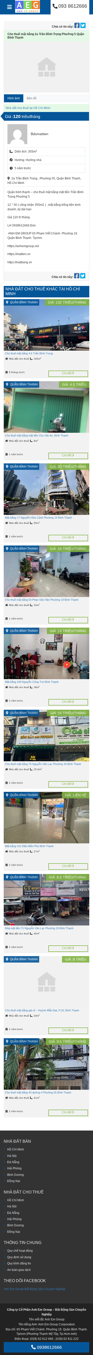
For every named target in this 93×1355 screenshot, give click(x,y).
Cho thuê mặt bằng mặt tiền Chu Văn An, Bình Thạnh (36, 435)
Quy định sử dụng (19, 1257)
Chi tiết (67, 373)
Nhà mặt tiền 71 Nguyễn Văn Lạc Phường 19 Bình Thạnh (39, 928)
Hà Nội (12, 1156)
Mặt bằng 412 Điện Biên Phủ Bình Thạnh (29, 846)
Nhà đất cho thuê (19, 358)
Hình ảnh (13, 98)
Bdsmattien (39, 134)
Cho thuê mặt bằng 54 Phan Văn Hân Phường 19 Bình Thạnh (41, 599)
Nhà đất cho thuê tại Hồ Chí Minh (28, 108)
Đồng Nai (13, 1181)
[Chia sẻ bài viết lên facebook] (77, 26)
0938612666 (49, 1347)
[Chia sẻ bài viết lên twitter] (83, 26)
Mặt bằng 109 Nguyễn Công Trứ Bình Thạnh (32, 681)
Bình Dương (15, 1175)
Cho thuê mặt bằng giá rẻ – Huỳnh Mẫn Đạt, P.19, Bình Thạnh (42, 1010)
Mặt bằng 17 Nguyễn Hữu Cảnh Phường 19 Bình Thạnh (38, 517)
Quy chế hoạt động (20, 1250)
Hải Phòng (14, 1168)
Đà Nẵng (13, 1162)
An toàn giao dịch (19, 1270)
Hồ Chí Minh (15, 1149)
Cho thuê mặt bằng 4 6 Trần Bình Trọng (29, 353)
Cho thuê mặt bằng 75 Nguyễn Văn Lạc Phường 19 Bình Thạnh (43, 763)
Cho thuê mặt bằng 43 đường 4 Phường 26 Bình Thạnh (38, 1092)
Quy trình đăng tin (19, 1263)
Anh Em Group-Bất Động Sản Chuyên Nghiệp (34, 1289)
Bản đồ (31, 98)
